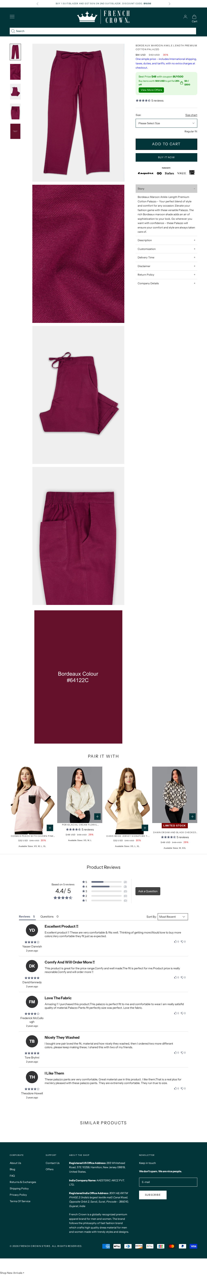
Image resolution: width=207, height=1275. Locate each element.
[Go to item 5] (15, 111)
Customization (147, 248)
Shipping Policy (19, 1188)
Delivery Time (146, 257)
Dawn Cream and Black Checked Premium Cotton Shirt (174, 832)
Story (141, 188)
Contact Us (52, 1163)
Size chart (191, 115)
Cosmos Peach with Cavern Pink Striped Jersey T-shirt (32, 836)
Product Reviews (103, 867)
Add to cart (166, 144)
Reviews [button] (24, 916)
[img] (32, 942)
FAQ (12, 1175)
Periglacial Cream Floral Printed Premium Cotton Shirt (79, 824)
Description (145, 240)
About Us (15, 1163)
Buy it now (166, 157)
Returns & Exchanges (23, 1182)
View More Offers (151, 89)
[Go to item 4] (15, 91)
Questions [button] (47, 916)
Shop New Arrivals (11, 1272)
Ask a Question (147, 891)
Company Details (148, 283)
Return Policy (146, 274)
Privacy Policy (18, 1194)
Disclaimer (144, 266)
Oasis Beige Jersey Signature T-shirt (127, 836)
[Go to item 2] (15, 52)
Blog (12, 1169)
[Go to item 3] (15, 72)
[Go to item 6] (15, 131)
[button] (104, 882)
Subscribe (153, 1194)
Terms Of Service (20, 1201)
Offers (49, 1169)
